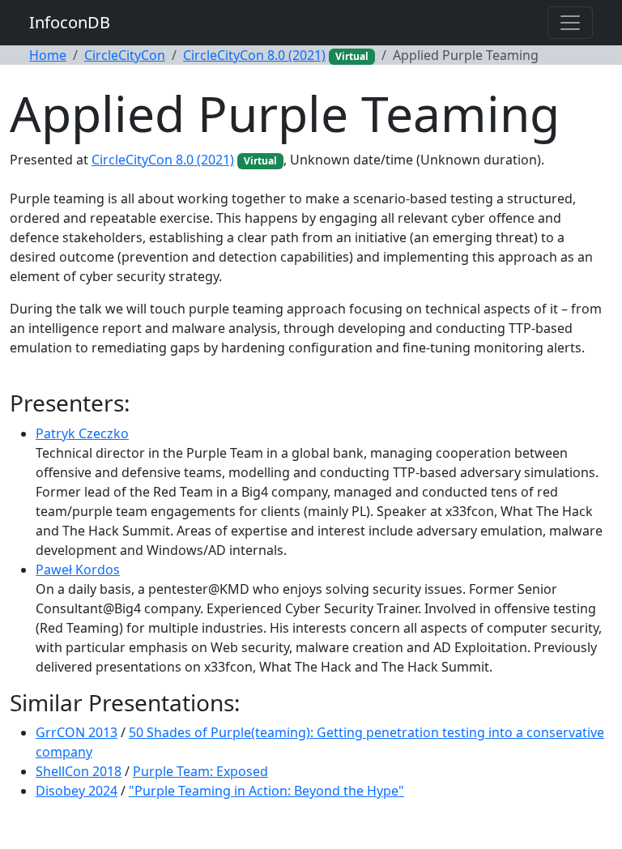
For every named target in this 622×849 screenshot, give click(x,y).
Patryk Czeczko (82, 433)
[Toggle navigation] (570, 22)
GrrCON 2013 (76, 732)
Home (47, 55)
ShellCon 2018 (78, 771)
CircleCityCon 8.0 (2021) (254, 55)
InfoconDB (69, 22)
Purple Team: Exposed (200, 771)
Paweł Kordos (78, 569)
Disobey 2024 (76, 791)
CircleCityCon (124, 55)
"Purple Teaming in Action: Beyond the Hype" (266, 791)
